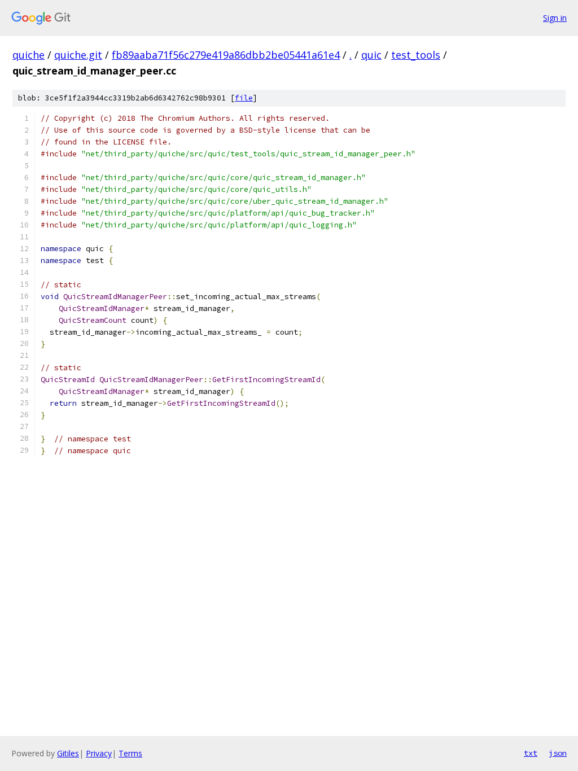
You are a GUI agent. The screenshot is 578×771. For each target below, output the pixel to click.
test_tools (415, 55)
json (558, 753)
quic (371, 55)
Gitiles (68, 753)
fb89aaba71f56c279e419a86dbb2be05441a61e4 (226, 55)
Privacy (99, 753)
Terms (130, 753)
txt (530, 753)
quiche (28, 55)
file (244, 98)
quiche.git (78, 55)
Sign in (555, 17)
